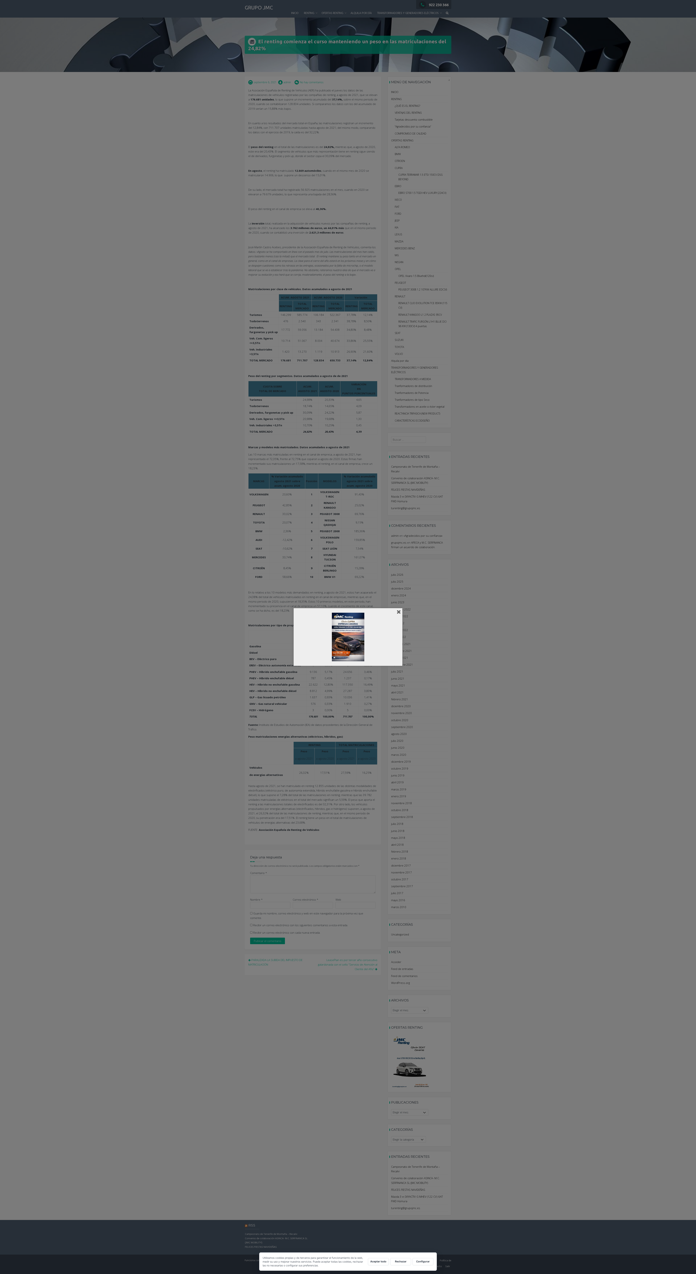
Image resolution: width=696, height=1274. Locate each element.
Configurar (423, 1261)
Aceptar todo (378, 1261)
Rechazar (401, 1261)
